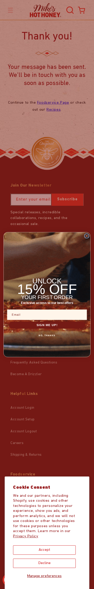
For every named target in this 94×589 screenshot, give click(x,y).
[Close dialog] (87, 236)
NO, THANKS (47, 335)
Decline (44, 563)
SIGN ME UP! (47, 324)
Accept (44, 550)
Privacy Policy (25, 536)
